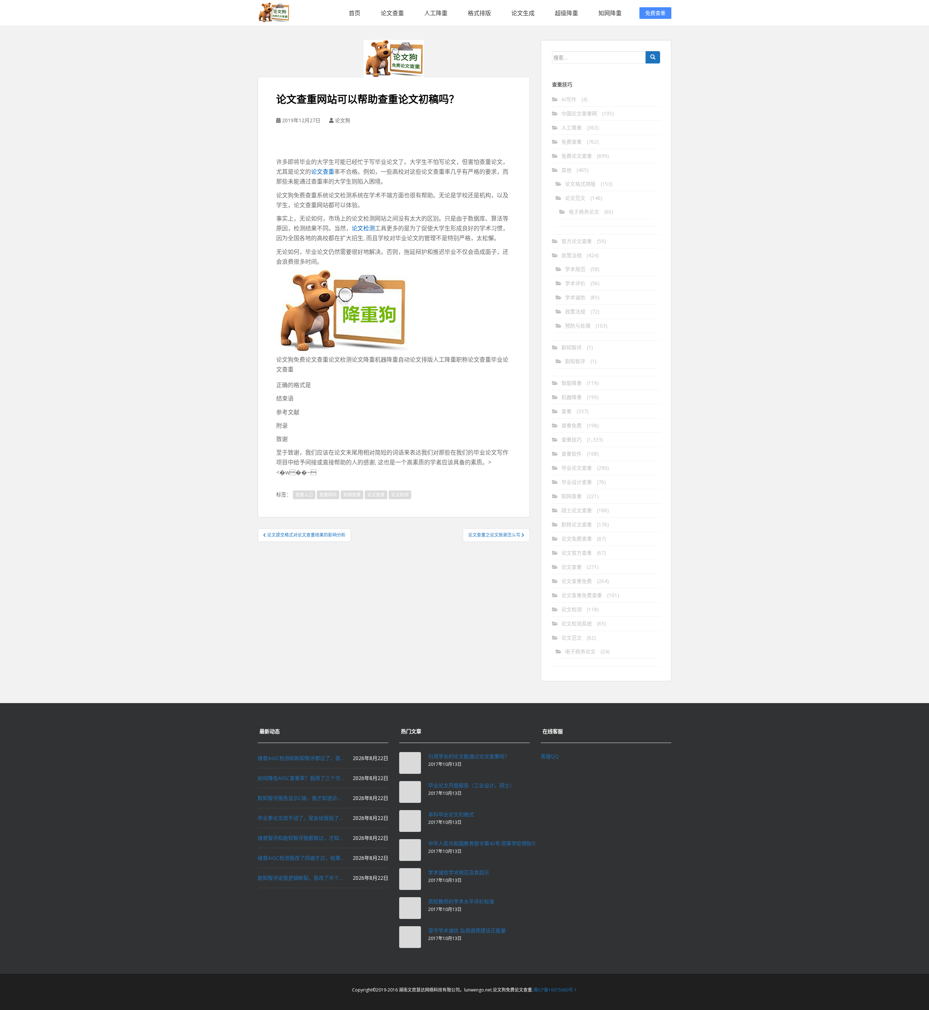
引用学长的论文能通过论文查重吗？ (468, 756)
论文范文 (575, 197)
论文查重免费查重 (581, 595)
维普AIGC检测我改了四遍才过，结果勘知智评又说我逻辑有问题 (301, 857)
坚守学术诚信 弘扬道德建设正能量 (467, 930)
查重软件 (571, 453)
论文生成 (523, 13)
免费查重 (655, 12)
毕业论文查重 (576, 467)
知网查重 (352, 495)
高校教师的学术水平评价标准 (461, 901)
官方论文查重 (576, 241)
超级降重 (566, 13)
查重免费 (571, 425)
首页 (354, 13)
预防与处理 (577, 325)
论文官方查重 (576, 552)
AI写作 (568, 99)
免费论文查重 (576, 155)
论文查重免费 (576, 581)
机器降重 (571, 397)
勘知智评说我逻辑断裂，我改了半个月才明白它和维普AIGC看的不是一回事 (301, 877)
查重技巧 (571, 439)
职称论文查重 (576, 524)
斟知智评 (571, 347)
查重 (566, 411)
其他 (566, 170)
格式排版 (479, 13)
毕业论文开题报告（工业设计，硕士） (471, 785)
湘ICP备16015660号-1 (555, 990)
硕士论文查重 (576, 510)
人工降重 (435, 13)
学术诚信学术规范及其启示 (458, 872)
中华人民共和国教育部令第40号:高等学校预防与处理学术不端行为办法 (508, 843)
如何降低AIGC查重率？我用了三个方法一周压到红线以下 (301, 778)
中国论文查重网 (579, 113)
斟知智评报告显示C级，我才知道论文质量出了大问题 (301, 798)
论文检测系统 (576, 623)
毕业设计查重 (576, 482)
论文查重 (392, 13)
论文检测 (363, 228)
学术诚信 (575, 297)
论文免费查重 (576, 538)
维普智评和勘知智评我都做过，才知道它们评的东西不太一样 (301, 837)
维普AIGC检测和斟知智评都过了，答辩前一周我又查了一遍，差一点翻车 (301, 758)
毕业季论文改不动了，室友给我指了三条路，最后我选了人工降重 (301, 817)
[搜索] (653, 57)
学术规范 (575, 269)
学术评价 (575, 283)
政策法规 (571, 255)
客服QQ (550, 756)
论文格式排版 (580, 183)
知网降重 (610, 13)
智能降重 (571, 382)
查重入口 (304, 495)
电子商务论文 (584, 211)
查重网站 (328, 495)
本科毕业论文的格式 (451, 814)
